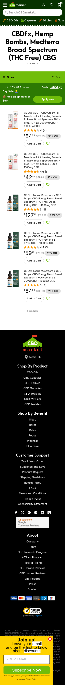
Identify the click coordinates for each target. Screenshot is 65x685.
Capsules (30, 20)
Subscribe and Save (32, 466)
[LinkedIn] (42, 513)
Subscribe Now (26, 670)
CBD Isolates (32, 404)
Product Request (32, 472)
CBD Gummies (33, 388)
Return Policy (32, 482)
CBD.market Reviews (33, 573)
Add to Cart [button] (34, 143)
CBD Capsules (33, 377)
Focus (32, 435)
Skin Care (32, 446)
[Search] (6, 12)
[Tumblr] (49, 513)
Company (32, 541)
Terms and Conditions (32, 493)
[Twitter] (22, 513)
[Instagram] (36, 513)
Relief (32, 424)
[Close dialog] (50, 639)
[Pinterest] (29, 513)
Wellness (32, 440)
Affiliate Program (32, 557)
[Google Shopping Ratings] (32, 522)
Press (32, 584)
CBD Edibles (32, 383)
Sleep (32, 419)
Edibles (47, 20)
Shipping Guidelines (32, 477)
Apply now (48, 99)
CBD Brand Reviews (32, 568)
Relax (32, 430)
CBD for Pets (32, 399)
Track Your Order (32, 461)
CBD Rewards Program (32, 552)
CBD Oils (12, 20)
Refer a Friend (33, 562)
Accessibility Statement (32, 504)
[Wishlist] (50, 4)
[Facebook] (16, 513)
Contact (33, 589)
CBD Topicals (32, 393)
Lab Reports (32, 578)
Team (32, 546)
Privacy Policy (33, 498)
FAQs (32, 488)
